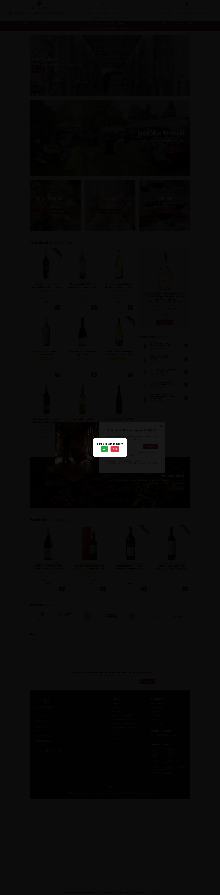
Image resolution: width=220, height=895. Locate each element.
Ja (104, 449)
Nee (115, 449)
